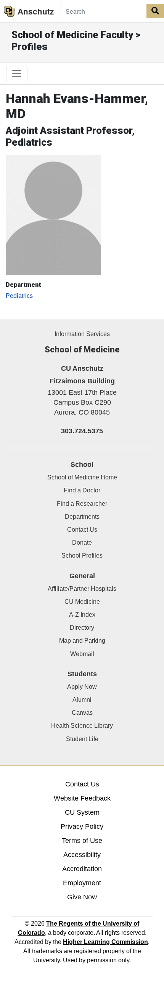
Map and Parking (82, 640)
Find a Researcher (82, 503)
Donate (82, 542)
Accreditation (82, 869)
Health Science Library (82, 725)
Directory (82, 627)
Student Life (82, 739)
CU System (82, 812)
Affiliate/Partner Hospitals (82, 588)
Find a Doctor (82, 490)
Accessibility (82, 855)
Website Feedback (82, 798)
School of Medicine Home (82, 477)
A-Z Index (82, 614)
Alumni (82, 699)
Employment (82, 883)
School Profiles (82, 555)
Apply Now (82, 686)
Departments (82, 516)
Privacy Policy (82, 826)
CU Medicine (82, 601)
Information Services (82, 334)
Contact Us (82, 529)
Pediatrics (19, 296)
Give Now (82, 897)
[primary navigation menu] (16, 73)
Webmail (82, 654)
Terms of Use (82, 840)
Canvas (82, 712)
